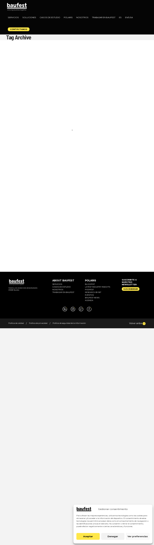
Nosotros (57, 289)
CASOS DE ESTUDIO (61, 287)
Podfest (89, 289)
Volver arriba (136, 323)
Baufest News (92, 297)
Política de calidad (16, 323)
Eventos (89, 295)
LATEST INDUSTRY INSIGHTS (97, 287)
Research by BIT (93, 292)
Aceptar (88, 536)
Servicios (57, 284)
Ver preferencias (138, 536)
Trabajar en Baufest (63, 292)
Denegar (113, 536)
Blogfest (90, 284)
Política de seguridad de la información (69, 323)
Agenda (89, 300)
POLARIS (90, 280)
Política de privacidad (38, 323)
